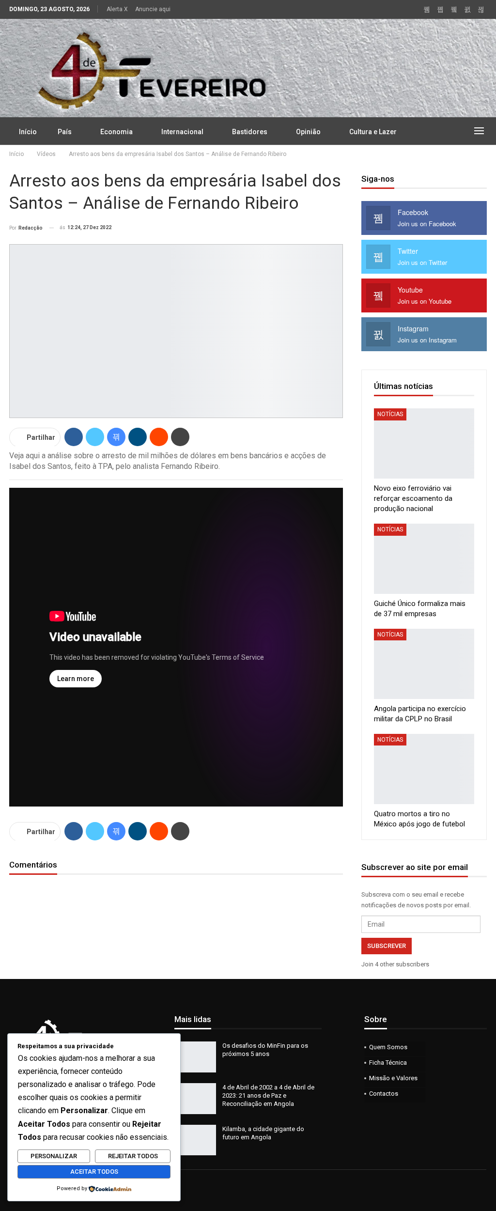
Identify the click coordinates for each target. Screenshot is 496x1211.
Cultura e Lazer (373, 132)
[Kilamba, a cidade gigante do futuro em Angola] (195, 1140)
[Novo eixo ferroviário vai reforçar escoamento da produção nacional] (424, 443)
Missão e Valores (393, 1078)
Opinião (308, 132)
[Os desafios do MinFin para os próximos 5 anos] (195, 1056)
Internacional (182, 132)
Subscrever (386, 945)
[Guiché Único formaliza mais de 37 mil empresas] (424, 559)
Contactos (383, 1093)
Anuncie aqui (152, 9)
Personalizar (54, 1156)
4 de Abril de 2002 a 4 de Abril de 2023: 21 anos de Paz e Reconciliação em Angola (268, 1095)
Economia (116, 132)
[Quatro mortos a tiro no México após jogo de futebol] (424, 769)
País (65, 132)
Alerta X (117, 9)
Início (28, 132)
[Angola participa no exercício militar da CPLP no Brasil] (424, 664)
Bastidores (249, 132)
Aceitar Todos (94, 1171)
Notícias (390, 414)
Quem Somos (388, 1047)
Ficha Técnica (388, 1062)
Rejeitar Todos (133, 1156)
